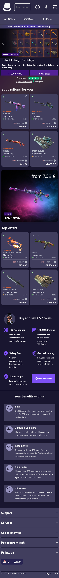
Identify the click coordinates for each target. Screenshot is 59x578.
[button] (37, 7)
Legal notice (52, 573)
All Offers (9, 19)
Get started (45, 378)
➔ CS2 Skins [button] (44, 74)
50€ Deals (29, 19)
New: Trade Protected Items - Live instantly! (29, 26)
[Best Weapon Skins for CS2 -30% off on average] (7, 7)
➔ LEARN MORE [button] (15, 74)
